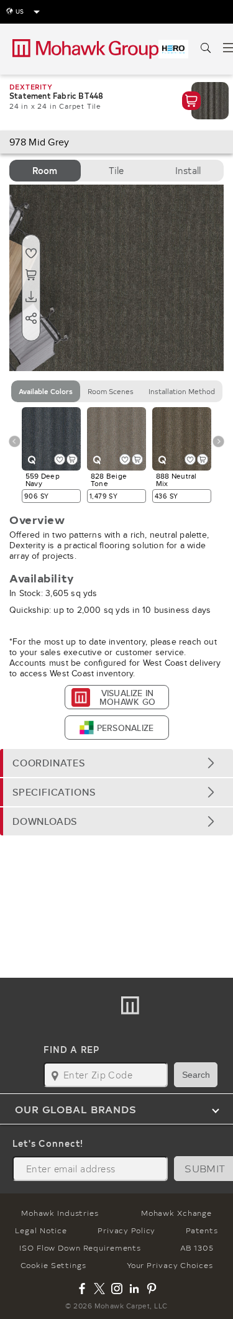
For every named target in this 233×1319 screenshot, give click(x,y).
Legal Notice (41, 1230)
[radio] (45, 171)
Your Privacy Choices (170, 1265)
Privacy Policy (126, 1230)
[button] (116, 763)
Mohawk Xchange (176, 1213)
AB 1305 (197, 1247)
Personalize (125, 728)
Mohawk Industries (60, 1213)
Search (196, 1075)
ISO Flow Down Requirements (80, 1247)
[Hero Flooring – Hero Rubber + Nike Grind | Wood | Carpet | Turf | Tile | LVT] (173, 49)
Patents (201, 1230)
